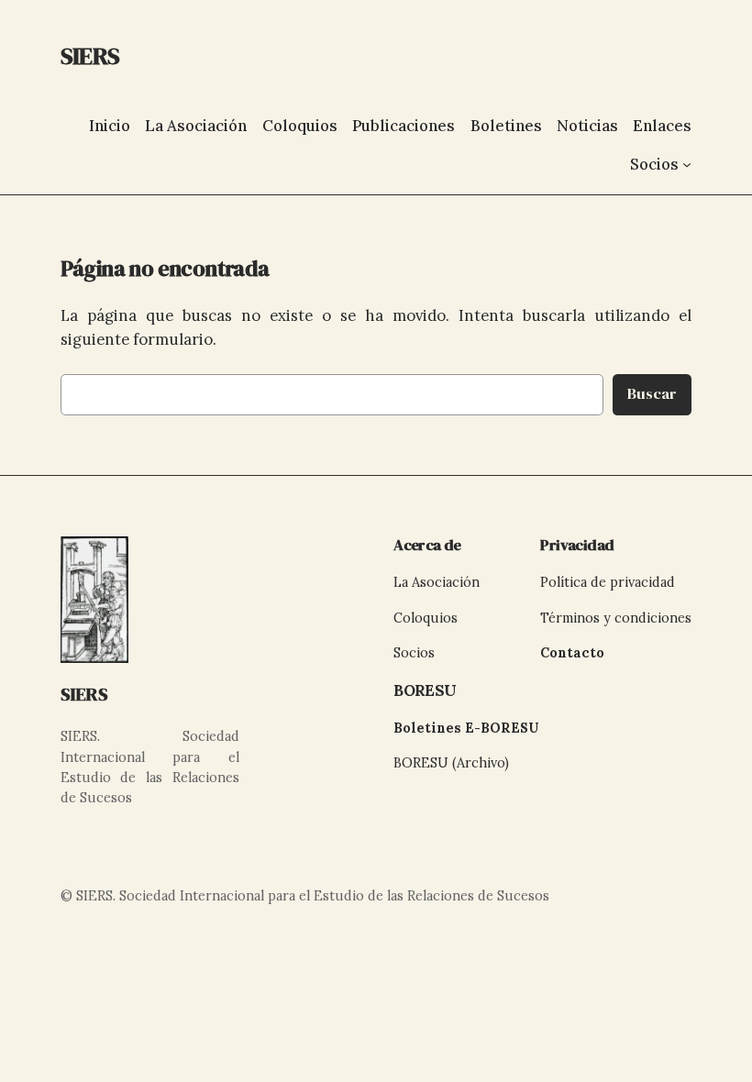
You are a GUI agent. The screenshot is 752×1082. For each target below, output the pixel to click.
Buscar (652, 393)
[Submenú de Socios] (686, 164)
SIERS (84, 694)
